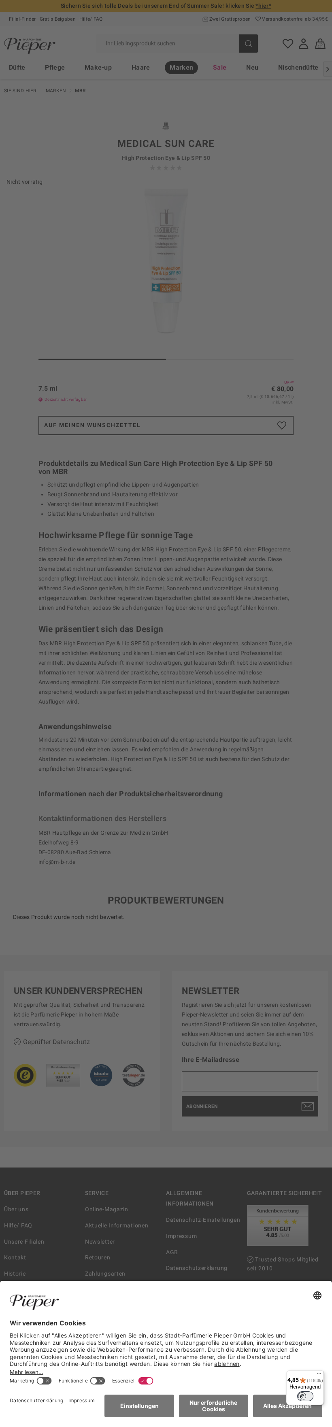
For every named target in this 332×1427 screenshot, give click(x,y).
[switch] (305, 1396)
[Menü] (319, 1375)
